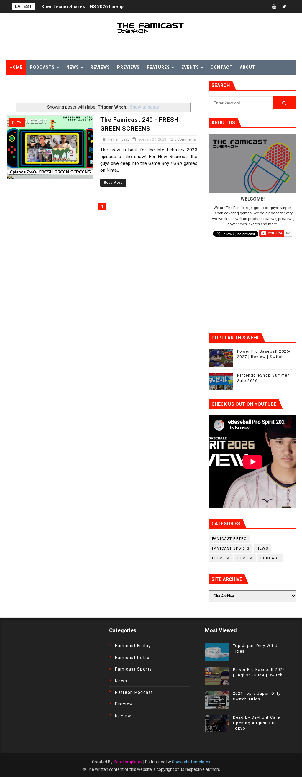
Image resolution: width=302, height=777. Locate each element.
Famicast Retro (229, 539)
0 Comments (185, 139)
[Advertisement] (75, 89)
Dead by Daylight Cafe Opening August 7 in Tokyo (256, 722)
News (72, 67)
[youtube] (274, 6)
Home (16, 67)
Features (158, 67)
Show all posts (144, 107)
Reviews (100, 67)
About (247, 67)
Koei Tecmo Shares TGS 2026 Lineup (82, 6)
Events (190, 67)
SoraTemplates (128, 762)
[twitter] (284, 6)
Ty (19, 123)
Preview (221, 558)
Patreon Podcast (134, 692)
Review (245, 558)
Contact (222, 67)
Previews (128, 67)
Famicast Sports (231, 548)
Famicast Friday (133, 645)
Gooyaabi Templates (191, 762)
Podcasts (42, 67)
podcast (270, 558)
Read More (113, 182)
